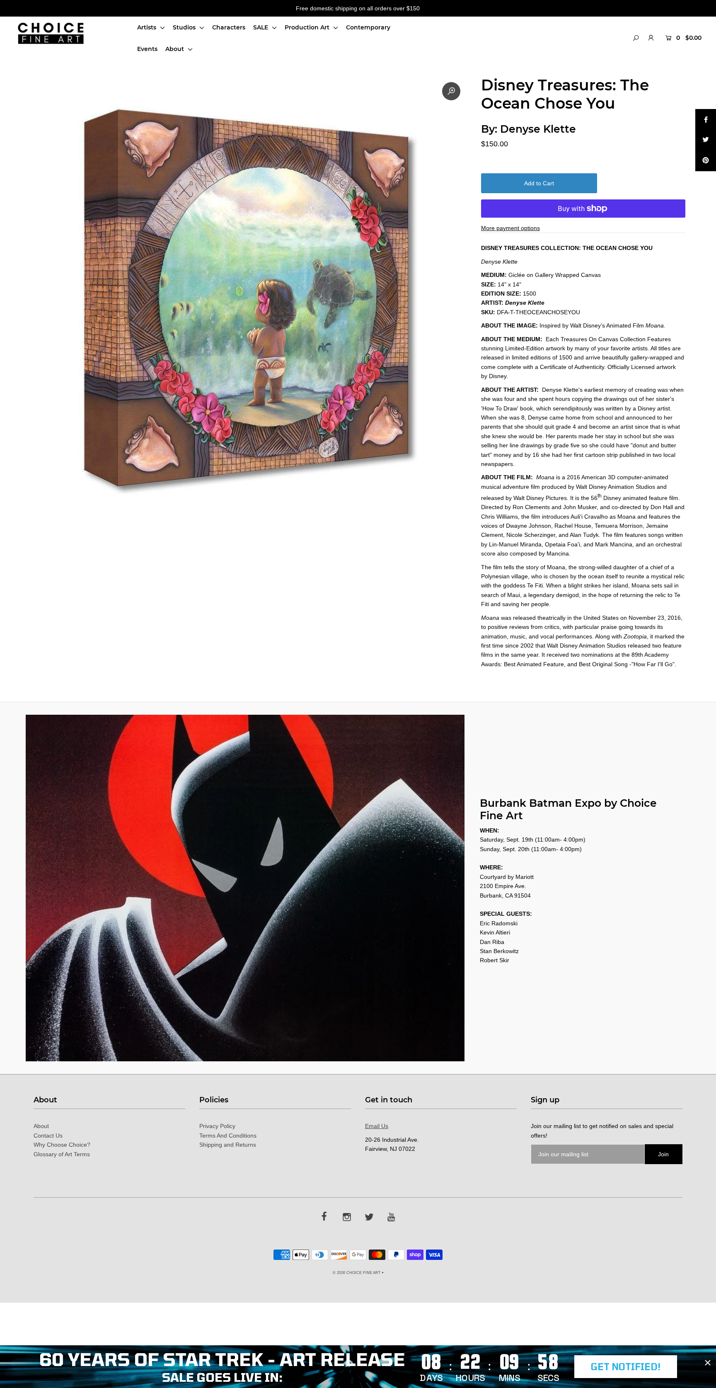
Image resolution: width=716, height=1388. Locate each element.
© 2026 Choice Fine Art (357, 1273)
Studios (185, 27)
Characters (228, 27)
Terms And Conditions (227, 1135)
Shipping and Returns (227, 1144)
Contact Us (48, 1135)
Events (147, 49)
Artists (147, 27)
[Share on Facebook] (705, 119)
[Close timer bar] (707, 1362)
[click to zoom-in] (451, 91)
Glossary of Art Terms (62, 1154)
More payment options (510, 228)
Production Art (308, 27)
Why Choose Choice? (62, 1144)
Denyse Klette (538, 129)
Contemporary (368, 27)
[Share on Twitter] (705, 140)
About (175, 49)
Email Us (376, 1126)
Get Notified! (625, 1366)
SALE (261, 27)
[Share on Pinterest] (705, 160)
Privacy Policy (217, 1126)
